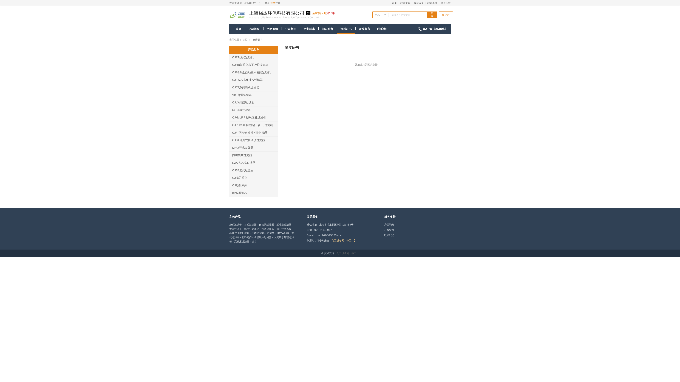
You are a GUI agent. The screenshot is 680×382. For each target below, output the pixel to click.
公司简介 (254, 29)
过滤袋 (270, 233)
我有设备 (419, 2)
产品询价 (389, 224)
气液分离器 (268, 228)
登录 (267, 2)
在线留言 (364, 29)
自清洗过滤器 (266, 224)
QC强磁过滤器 (241, 110)
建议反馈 (446, 2)
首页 (394, 2)
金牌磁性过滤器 (262, 237)
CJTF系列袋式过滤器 (245, 87)
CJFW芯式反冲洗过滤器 (247, 80)
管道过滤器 (235, 228)
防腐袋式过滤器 (242, 155)
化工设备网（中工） (348, 253)
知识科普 (327, 29)
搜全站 (445, 14)
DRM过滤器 (258, 233)
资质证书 (346, 29)
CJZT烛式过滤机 (243, 57)
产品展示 (272, 29)
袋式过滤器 (235, 224)
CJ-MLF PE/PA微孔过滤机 (249, 117)
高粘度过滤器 (241, 241)
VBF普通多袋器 (242, 95)
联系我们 (383, 29)
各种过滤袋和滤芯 (239, 233)
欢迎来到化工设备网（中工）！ (247, 2)
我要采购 (405, 2)
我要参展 (432, 2)
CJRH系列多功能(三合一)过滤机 (252, 125)
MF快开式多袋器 (242, 147)
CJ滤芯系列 (239, 178)
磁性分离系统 (251, 228)
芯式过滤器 (250, 224)
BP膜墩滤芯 (239, 193)
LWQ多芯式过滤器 (243, 162)
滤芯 (254, 241)
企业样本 (309, 29)
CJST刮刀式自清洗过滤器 (248, 140)
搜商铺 (432, 14)
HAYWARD (283, 233)
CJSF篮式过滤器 (242, 170)
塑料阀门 (247, 237)
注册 (275, 2)
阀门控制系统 (283, 228)
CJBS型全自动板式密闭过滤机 (251, 72)
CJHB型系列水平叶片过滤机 (250, 64)
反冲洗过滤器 (283, 224)
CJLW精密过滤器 (243, 102)
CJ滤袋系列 (239, 185)
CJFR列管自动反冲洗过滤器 (250, 132)
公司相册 (290, 29)
